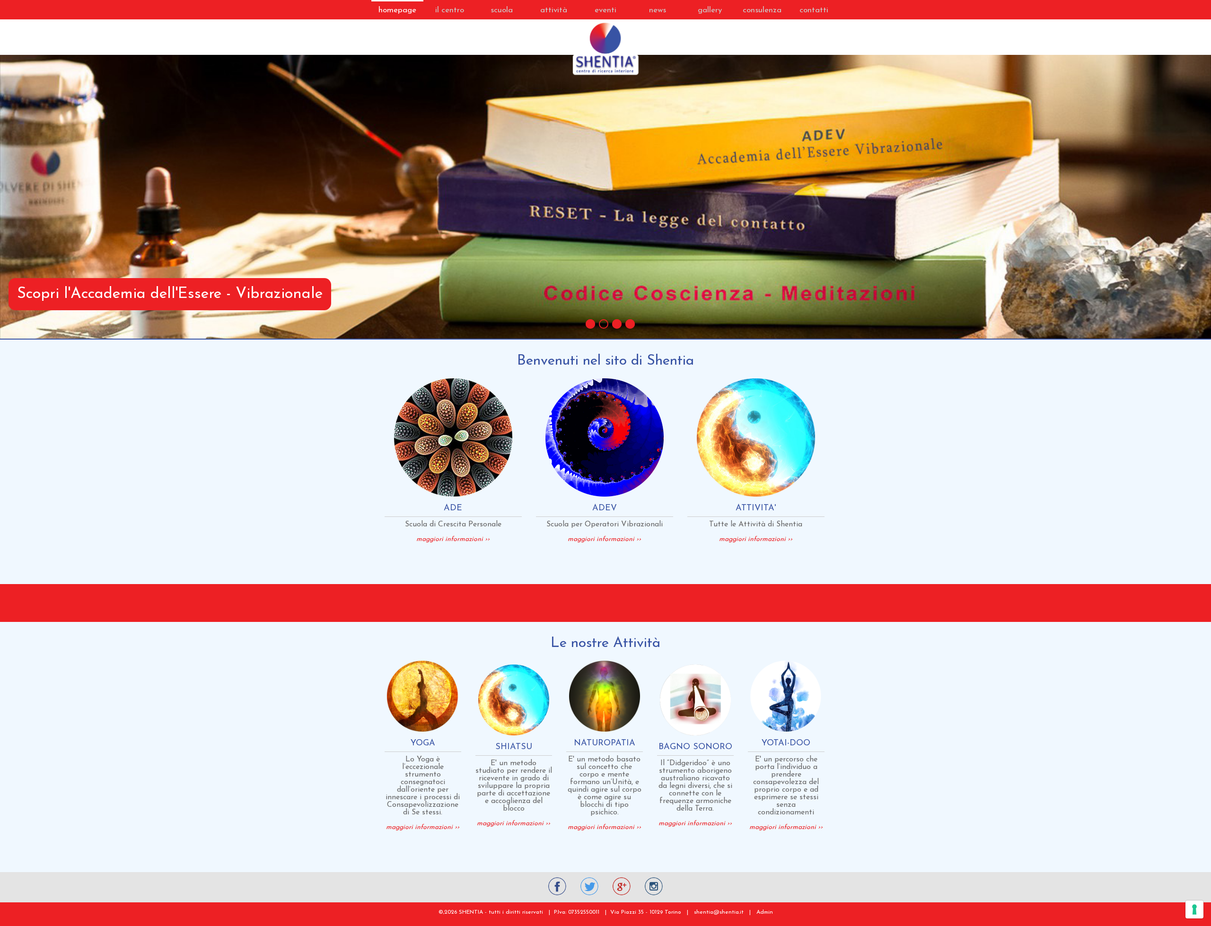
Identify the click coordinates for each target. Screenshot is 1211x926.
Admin (764, 912)
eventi (605, 10)
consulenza (762, 10)
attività (553, 10)
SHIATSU (513, 747)
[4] (630, 324)
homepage (397, 10)
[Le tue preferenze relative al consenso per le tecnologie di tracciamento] (1194, 909)
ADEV (604, 508)
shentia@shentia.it (719, 912)
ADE (453, 508)
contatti (813, 10)
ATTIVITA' (756, 508)
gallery (710, 10)
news (657, 10)
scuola (502, 10)
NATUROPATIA (604, 743)
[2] (603, 324)
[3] (617, 324)
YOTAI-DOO (786, 743)
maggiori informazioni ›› (453, 539)
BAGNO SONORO (695, 747)
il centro (449, 10)
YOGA (423, 743)
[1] (590, 324)
